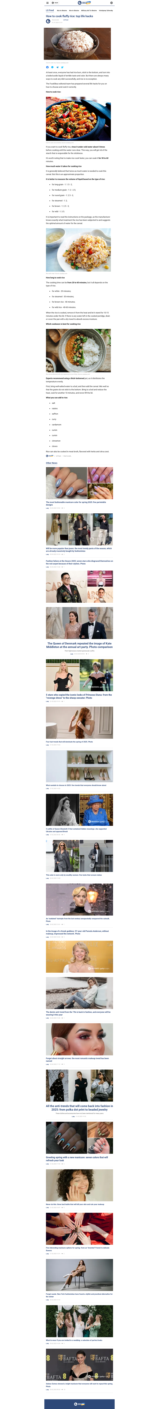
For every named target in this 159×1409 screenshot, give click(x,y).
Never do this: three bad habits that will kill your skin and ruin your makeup (75, 1204)
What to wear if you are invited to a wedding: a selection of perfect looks (74, 1340)
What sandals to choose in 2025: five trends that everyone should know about (76, 785)
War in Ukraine (62, 10)
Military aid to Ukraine (89, 10)
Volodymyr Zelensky (106, 10)
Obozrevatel (55, 20)
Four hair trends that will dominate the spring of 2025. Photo (69, 742)
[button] (77, 44)
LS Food (65, 20)
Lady (47, 508)
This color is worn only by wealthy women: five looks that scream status (74, 875)
